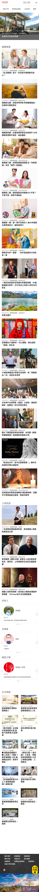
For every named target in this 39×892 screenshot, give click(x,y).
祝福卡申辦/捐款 (9, 864)
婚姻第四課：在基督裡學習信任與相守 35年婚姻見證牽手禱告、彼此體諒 (19, 133)
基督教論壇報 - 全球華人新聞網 (5, 2)
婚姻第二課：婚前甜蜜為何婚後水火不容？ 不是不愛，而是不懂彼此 (19, 193)
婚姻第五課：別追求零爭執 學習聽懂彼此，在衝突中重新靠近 (19, 103)
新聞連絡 (17, 856)
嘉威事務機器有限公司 (10, 802)
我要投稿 (27, 856)
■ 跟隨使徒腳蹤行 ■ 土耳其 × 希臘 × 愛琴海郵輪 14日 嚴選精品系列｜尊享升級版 (10, 757)
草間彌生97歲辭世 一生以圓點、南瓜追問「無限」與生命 (18, 343)
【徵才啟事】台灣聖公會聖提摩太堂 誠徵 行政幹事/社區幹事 (10, 731)
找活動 (11, 750)
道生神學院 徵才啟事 (28, 729)
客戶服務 (27, 859)
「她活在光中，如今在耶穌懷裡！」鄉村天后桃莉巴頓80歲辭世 (19, 463)
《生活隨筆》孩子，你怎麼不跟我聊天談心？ (18, 73)
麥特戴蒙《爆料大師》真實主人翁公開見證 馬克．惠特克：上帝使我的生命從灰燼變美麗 (19, 561)
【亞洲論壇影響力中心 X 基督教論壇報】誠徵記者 (10, 781)
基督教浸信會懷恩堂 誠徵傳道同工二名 (29, 709)
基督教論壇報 (16, 9)
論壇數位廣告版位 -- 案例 (10, 822)
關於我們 (7, 856)
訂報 (25, 2)
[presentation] (2, 27)
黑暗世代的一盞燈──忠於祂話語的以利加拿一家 (19, 253)
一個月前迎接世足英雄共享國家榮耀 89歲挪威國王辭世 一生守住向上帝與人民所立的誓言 (19, 285)
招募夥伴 (7, 861)
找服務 (30, 777)
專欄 (34, 9)
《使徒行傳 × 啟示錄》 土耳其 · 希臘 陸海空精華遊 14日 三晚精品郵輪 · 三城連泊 (28, 757)
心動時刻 (6, 649)
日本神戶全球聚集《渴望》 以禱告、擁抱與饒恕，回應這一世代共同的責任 (19, 403)
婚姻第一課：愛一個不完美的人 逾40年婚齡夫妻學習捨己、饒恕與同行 (19, 223)
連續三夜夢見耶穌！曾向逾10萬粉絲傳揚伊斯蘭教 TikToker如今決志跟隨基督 (19, 592)
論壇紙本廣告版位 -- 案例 (29, 802)
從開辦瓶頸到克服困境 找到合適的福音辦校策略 (17, 677)
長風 (17, 639)
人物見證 (27, 9)
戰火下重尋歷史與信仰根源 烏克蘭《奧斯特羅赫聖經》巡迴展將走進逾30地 (19, 433)
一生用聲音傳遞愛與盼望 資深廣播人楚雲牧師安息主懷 (19, 530)
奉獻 (28, 2)
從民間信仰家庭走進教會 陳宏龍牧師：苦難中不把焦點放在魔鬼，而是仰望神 (19, 493)
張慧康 (17, 610)
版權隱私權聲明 (19, 861)
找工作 (11, 706)
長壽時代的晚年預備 (10, 36)
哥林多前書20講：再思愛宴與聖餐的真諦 (15, 620)
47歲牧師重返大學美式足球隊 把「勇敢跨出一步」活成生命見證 (19, 373)
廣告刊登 (7, 859)
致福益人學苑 (20, 667)
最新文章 (6, 9)
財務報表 (31, 861)
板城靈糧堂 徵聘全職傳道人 (9, 709)
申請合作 (17, 859)
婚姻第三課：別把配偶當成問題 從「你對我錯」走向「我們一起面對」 (19, 163)
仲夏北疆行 (6, 315)
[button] (17, 652)
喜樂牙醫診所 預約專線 (28, 780)
